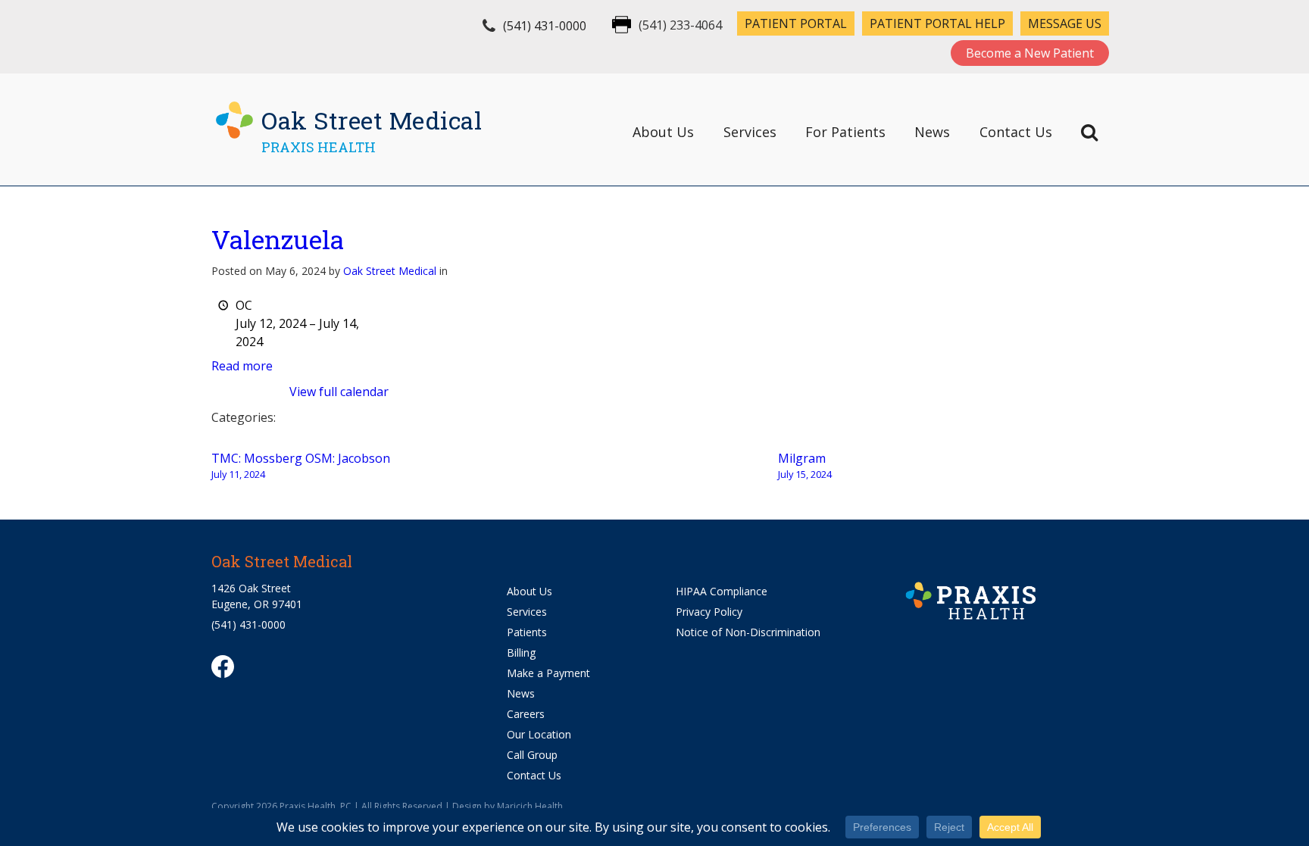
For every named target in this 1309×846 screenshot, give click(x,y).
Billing (521, 652)
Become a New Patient (1030, 53)
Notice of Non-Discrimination (748, 632)
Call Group (532, 755)
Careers (526, 714)
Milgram (805, 465)
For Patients (845, 132)
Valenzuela (277, 239)
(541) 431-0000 (544, 25)
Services (749, 132)
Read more (242, 365)
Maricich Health (530, 806)
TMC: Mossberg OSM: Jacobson (300, 465)
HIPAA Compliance (721, 591)
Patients (527, 632)
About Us (663, 132)
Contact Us (1015, 132)
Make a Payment (548, 673)
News (932, 132)
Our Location (539, 734)
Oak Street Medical (389, 271)
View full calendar (339, 391)
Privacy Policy (709, 611)
